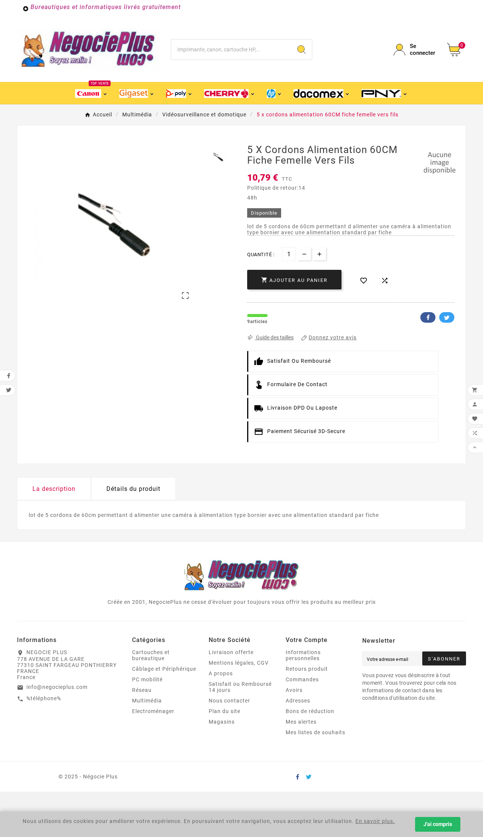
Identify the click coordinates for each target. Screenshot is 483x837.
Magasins (222, 722)
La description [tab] (53, 488)
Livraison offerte (231, 652)
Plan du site (224, 711)
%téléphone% (43, 698)
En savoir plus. (375, 821)
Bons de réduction (310, 711)
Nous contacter (229, 701)
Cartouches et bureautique (151, 655)
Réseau (142, 690)
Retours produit (307, 669)
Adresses (298, 701)
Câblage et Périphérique (164, 669)
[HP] (274, 93)
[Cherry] (229, 93)
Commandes (302, 679)
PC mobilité (147, 679)
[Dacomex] (322, 93)
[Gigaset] (137, 93)
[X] (308, 776)
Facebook (427, 317)
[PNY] (384, 93)
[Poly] (179, 93)
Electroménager (153, 711)
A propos (221, 673)
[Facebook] (297, 776)
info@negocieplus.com (57, 687)
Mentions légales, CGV (239, 663)
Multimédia (147, 701)
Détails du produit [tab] (133, 488)
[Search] (301, 49)
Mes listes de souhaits (315, 732)
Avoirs (294, 690)
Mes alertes (301, 722)
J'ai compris (437, 824)
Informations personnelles (303, 655)
